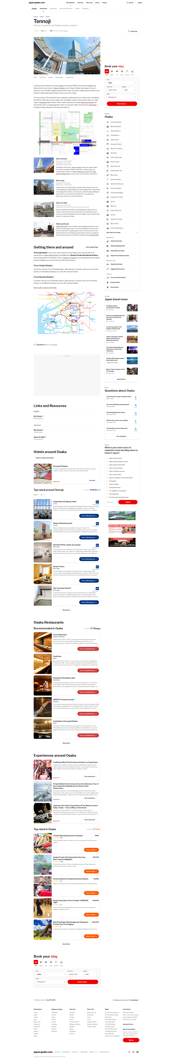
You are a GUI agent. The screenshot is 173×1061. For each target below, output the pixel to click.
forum (55, 345)
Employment (66, 1052)
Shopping (72, 1031)
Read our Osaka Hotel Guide (45, 458)
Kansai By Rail (109, 1033)
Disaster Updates (128, 1012)
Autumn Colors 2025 (129, 1019)
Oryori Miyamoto (60, 635)
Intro (35, 77)
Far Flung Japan (110, 1022)
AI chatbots (112, 481)
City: (37, 971)
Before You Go (91, 1012)
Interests (80, 3)
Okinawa (54, 1031)
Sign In (140, 3)
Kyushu (54, 1029)
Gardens (72, 1026)
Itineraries (85, 8)
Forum (97, 3)
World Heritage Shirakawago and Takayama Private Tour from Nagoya (70, 923)
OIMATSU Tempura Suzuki (63, 699)
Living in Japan (91, 1026)
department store (83, 172)
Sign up (131, 1040)
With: (37, 978)
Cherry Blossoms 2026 (130, 1017)
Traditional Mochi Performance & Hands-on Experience (75, 762)
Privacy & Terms (104, 1052)
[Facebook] (129, 1052)
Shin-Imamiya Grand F (62, 588)
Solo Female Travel (111, 1029)
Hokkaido (54, 1012)
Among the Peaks (110, 1019)
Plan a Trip (90, 1009)
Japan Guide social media (117, 465)
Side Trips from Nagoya (112, 1036)
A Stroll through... (110, 1024)
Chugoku (54, 1024)
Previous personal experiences (119, 497)
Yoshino (74, 258)
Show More (66, 610)
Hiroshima (37, 1024)
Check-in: (70, 971)
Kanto (53, 1017)
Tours (89, 1017)
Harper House (58, 566)
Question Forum (128, 1024)
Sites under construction (131, 1015)
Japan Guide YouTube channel (118, 461)
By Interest (53, 8)
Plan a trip (89, 3)
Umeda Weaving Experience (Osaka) (68, 835)
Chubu (54, 1019)
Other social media (115, 474)
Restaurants (59, 77)
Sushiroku (57, 656)
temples (85, 226)
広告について (94, 1052)
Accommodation (92, 1024)
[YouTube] (137, 1052)
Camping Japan (110, 1026)
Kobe (35, 1029)
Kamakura (37, 1026)
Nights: (85, 971)
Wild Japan (108, 1017)
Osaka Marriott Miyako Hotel (64, 501)
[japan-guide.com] (37, 3)
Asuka (66, 258)
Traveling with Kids (111, 1031)
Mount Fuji (37, 1022)
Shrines (71, 1015)
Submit (128, 502)
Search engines (114, 484)
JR (86, 90)
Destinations (70, 3)
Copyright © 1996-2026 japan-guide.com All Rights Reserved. (49, 1056)
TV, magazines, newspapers (118, 491)
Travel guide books (115, 487)
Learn (89, 1019)
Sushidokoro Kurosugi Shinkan (65, 721)
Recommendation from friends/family (121, 478)
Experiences (70, 77)
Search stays (82, 982)
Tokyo (35, 1012)
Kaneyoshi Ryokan (60, 466)
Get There (42, 77)
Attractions (43, 8)
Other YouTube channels (116, 471)
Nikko (35, 1036)
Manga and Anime (74, 1024)
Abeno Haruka (61, 159)
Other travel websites (116, 468)
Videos (104, 3)
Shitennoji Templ (62, 224)
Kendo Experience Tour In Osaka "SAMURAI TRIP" (70, 901)
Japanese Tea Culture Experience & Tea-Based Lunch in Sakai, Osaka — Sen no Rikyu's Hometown (75, 806)
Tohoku (54, 1015)
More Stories (121, 379)
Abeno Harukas (59, 88)
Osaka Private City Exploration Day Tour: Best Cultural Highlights (69, 858)
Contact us (75, 1052)
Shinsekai (92, 105)
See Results (110, 502)
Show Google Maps (92, 247)
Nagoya (36, 1031)
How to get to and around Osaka (45, 288)
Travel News (127, 1009)
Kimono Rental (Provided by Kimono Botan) (70, 879)
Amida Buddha (94, 235)
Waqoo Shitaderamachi (62, 523)
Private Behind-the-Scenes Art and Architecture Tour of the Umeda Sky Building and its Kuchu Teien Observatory (75, 786)
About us (57, 1052)
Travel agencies (114, 494)
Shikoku (54, 1026)
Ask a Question (121, 436)
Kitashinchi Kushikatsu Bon (64, 678)
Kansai (36, 17)
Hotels (77, 8)
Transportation (92, 1022)
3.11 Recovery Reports (112, 1012)
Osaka (42, 17)
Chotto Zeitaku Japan (111, 1015)
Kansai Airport (54, 255)
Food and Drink (74, 1022)
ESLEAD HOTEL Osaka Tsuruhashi (66, 545)
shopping (43, 102)
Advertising (84, 1052)
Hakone (36, 1033)
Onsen (71, 1019)
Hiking (71, 1029)
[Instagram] (133, 1052)
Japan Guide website (115, 458)
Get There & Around (66, 8)
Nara (46, 255)
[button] (122, 232)
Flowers (71, 1033)
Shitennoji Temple (87, 102)
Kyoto (35, 1015)
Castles (71, 1017)
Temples (72, 1012)
